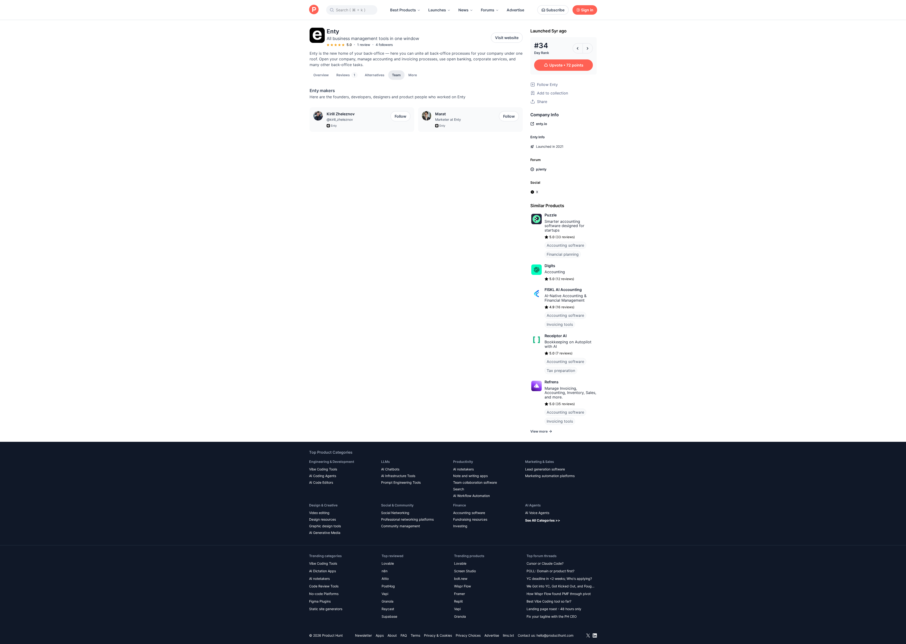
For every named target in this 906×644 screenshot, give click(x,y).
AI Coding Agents (322, 476)
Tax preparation (561, 370)
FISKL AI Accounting (563, 289)
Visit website (506, 37)
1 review (363, 45)
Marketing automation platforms (550, 476)
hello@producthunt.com (554, 635)
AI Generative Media (324, 533)
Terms (415, 635)
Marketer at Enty (448, 119)
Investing (460, 526)
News (463, 10)
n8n (385, 571)
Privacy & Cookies (438, 635)
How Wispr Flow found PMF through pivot (559, 594)
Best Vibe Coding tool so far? (549, 601)
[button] (413, 74)
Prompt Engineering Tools (401, 482)
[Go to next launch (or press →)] (587, 48)
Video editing (319, 513)
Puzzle (551, 215)
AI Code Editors (321, 482)
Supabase (389, 616)
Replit (458, 601)
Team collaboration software (475, 482)
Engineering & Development (331, 462)
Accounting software (565, 245)
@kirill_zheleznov (340, 119)
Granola (387, 601)
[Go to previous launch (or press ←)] (577, 48)
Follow (400, 116)
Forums (487, 10)
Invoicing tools (560, 324)
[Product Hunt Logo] (314, 10)
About (392, 635)
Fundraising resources (470, 519)
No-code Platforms (323, 594)
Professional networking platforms (407, 519)
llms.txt (508, 635)
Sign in (587, 10)
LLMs (385, 462)
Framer (459, 594)
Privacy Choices (468, 635)
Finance (459, 505)
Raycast (388, 609)
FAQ (404, 635)
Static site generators (325, 609)
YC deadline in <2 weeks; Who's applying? (559, 579)
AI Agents (533, 505)
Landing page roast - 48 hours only (554, 609)
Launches (437, 10)
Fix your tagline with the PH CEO (552, 616)
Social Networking (395, 513)
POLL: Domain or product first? (550, 571)
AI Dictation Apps (322, 571)
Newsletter (363, 635)
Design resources (322, 519)
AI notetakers (463, 469)
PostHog (388, 586)
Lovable (388, 563)
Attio (385, 579)
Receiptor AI (556, 335)
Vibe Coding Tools (323, 469)
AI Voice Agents (537, 513)
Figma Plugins (320, 601)
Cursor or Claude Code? (545, 563)
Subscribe (555, 10)
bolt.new (460, 579)
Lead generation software (545, 469)
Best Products (403, 10)
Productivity (463, 462)
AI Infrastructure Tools (398, 476)
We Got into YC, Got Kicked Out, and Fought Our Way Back (561, 586)
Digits (550, 265)
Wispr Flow (462, 586)
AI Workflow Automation (471, 496)
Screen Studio (465, 571)
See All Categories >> (542, 520)
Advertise (515, 10)
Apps (380, 635)
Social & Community (397, 505)
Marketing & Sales (539, 462)
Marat (440, 114)
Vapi (385, 594)
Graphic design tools (325, 526)
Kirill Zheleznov (341, 114)
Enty (334, 125)
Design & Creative (323, 505)
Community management (400, 526)
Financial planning (563, 254)
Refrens (552, 382)
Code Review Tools (323, 586)
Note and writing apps (470, 476)
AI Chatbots (390, 469)
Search (458, 489)
